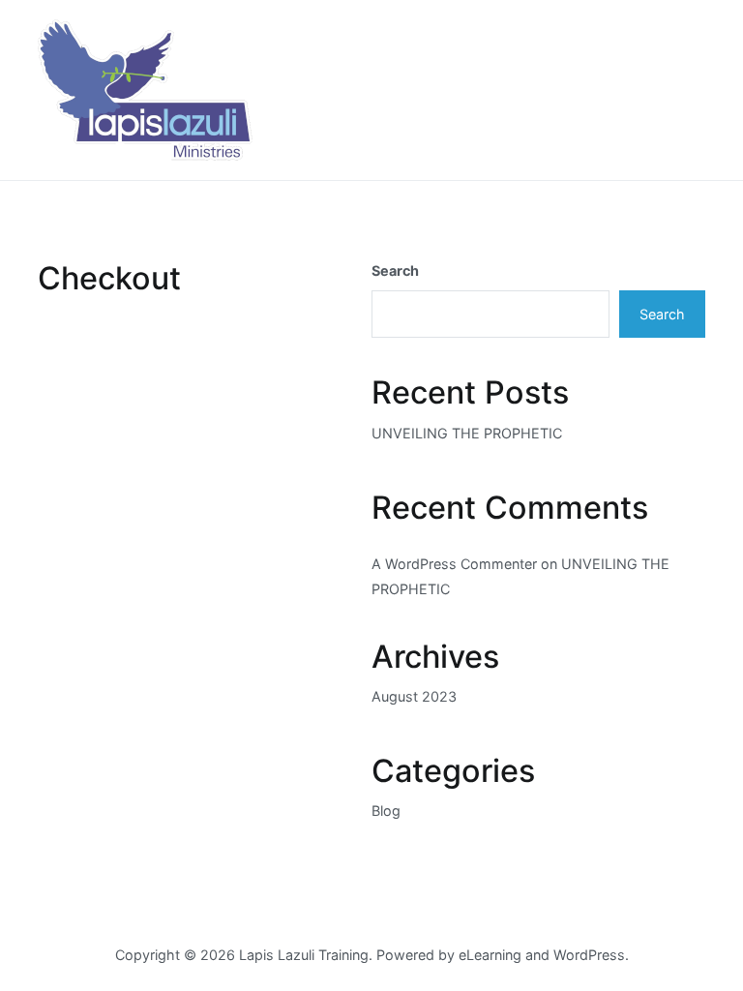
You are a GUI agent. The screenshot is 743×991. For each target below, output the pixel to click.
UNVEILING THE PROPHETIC (467, 433)
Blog (386, 810)
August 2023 (414, 696)
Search (395, 270)
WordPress (589, 954)
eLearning (490, 954)
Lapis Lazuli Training (304, 954)
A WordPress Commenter (454, 564)
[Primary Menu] (685, 90)
